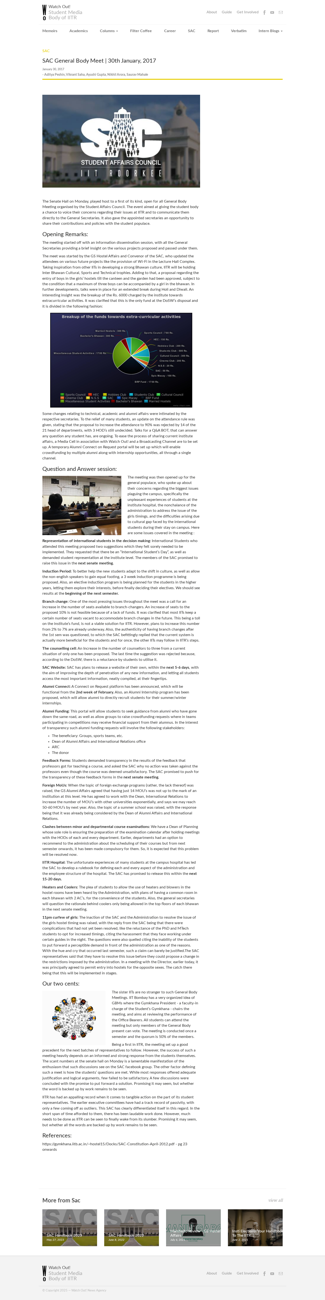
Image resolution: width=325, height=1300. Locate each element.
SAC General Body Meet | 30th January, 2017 (99, 61)
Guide (227, 12)
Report (213, 31)
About (212, 12)
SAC (191, 31)
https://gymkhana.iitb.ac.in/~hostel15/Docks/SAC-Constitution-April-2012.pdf (108, 1144)
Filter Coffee (141, 31)
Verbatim (238, 31)
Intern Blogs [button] (269, 31)
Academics (78, 31)
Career (170, 31)
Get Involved (248, 12)
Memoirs (49, 31)
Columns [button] (108, 31)
